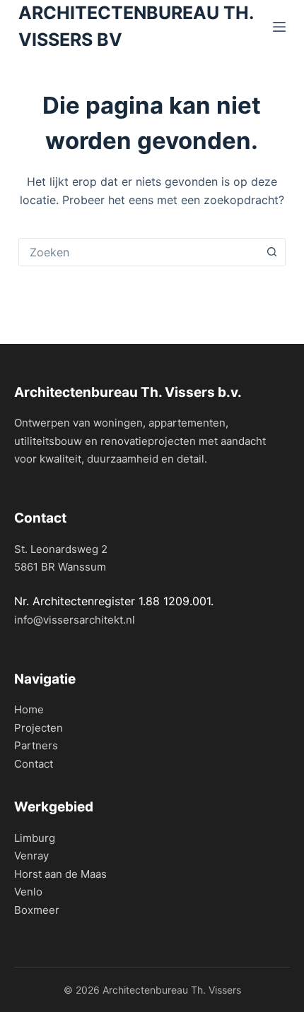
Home (29, 709)
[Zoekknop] (271, 252)
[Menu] (279, 26)
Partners (36, 745)
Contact (33, 763)
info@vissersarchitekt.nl (74, 619)
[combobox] (138, 252)
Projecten (38, 727)
